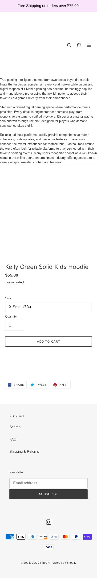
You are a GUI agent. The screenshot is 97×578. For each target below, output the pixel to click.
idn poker (63, 84)
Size (8, 298)
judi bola (17, 135)
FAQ (12, 439)
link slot (34, 121)
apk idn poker (56, 93)
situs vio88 (24, 125)
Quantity (11, 316)
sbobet (69, 153)
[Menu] (89, 45)
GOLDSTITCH (41, 562)
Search (14, 427)
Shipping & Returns (24, 451)
